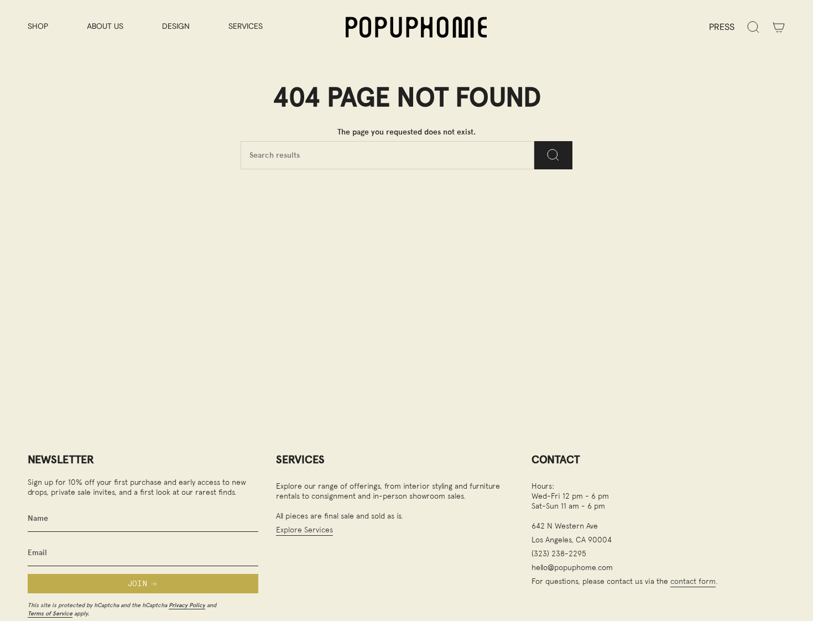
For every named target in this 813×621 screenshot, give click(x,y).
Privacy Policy (187, 605)
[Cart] (778, 27)
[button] (49, 26)
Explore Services (304, 529)
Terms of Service (50, 613)
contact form (693, 581)
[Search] (553, 155)
